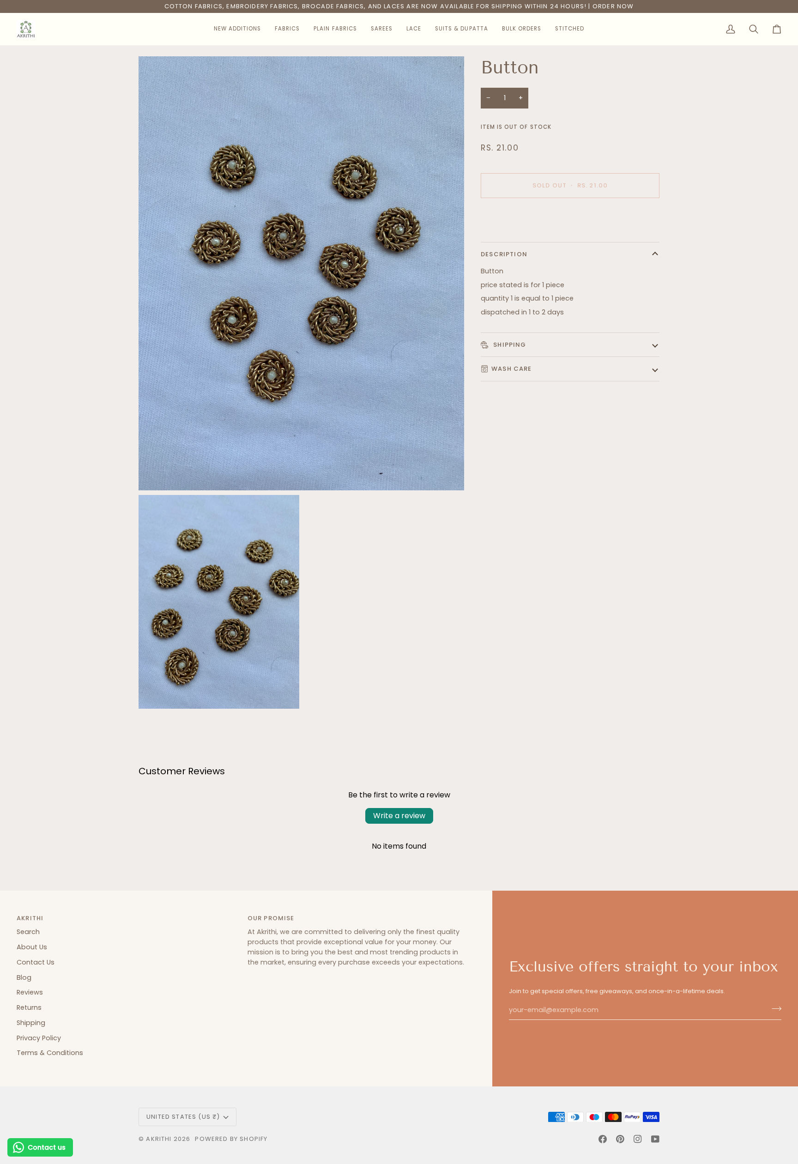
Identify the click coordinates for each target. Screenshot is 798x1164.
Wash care (511, 368)
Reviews (30, 992)
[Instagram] (638, 1139)
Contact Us (35, 962)
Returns (29, 1007)
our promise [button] (271, 918)
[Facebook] (602, 1139)
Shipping (508, 344)
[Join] (773, 1008)
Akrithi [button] (30, 918)
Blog (24, 977)
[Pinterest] (620, 1139)
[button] (237, 29)
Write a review (399, 815)
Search (28, 931)
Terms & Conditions (50, 1052)
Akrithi (158, 1138)
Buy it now (570, 217)
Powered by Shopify (231, 1138)
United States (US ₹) (183, 1116)
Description (504, 254)
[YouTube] (655, 1139)
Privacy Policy (39, 1038)
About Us (32, 947)
